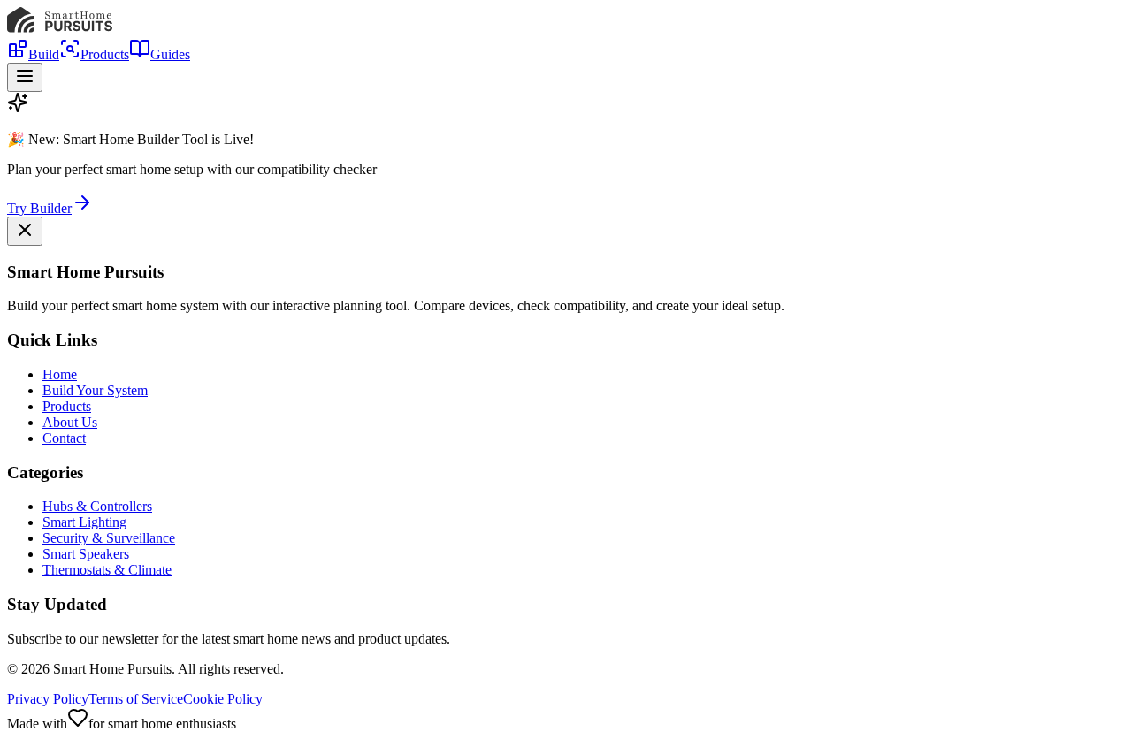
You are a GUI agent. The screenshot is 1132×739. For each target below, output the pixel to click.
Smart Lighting (84, 521)
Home (59, 374)
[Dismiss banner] (24, 231)
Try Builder (39, 208)
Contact (64, 438)
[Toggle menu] (24, 77)
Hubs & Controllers (97, 506)
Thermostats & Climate (107, 569)
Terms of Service (135, 698)
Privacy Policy (47, 698)
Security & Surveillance (108, 537)
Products (104, 54)
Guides (170, 54)
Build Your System (95, 390)
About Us (69, 422)
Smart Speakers (85, 553)
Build (43, 54)
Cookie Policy (223, 698)
